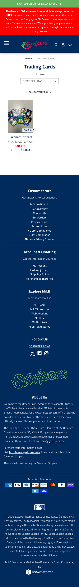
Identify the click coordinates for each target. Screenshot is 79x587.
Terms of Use (39, 226)
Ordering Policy (39, 270)
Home (28, 58)
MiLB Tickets (39, 322)
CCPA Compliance (39, 235)
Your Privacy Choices (42, 239)
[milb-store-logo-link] (39, 511)
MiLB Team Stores (39, 326)
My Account (40, 265)
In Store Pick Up (39, 204)
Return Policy (39, 209)
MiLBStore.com (39, 309)
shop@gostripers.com (52, 441)
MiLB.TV (39, 318)
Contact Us (39, 213)
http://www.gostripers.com (24, 452)
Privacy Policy (39, 222)
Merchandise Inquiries (39, 278)
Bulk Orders (39, 217)
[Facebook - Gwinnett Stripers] (39, 353)
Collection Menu (39, 92)
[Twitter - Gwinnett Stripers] (32, 353)
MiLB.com (39, 305)
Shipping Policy (39, 274)
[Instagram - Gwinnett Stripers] (46, 353)
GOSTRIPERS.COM (39, 346)
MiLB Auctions (39, 313)
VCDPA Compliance (39, 230)
